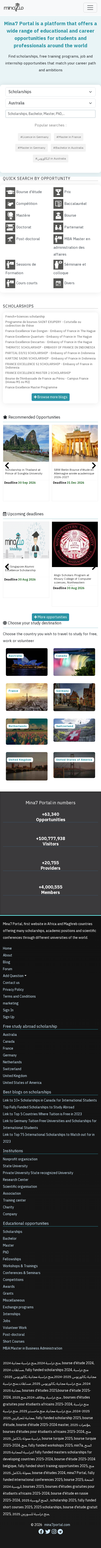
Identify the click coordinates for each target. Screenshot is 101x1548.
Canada (9, 1041)
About (7, 955)
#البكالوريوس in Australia (50, 158)
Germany (10, 1055)
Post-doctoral (14, 1334)
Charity (8, 1207)
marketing (11, 1003)
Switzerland (12, 1069)
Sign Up (8, 1017)
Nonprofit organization (20, 1159)
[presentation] (7, 466)
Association (12, 1193)
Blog (6, 962)
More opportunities (52, 617)
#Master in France (68, 137)
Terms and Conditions (19, 996)
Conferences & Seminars (21, 1273)
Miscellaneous (14, 1300)
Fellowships (12, 1259)
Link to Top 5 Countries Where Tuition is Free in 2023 (42, 1114)
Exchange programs (18, 1307)
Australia (10, 1034)
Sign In (8, 1010)
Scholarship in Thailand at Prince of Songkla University (23, 472)
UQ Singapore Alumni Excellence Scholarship (20, 568)
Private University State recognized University (38, 1173)
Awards (9, 1286)
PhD (6, 1252)
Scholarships (12, 1231)
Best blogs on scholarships (27, 1092)
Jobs (6, 1321)
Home (7, 948)
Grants (8, 1293)
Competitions (13, 1279)
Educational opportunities (26, 1223)
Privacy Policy (13, 989)
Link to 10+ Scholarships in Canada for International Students (50, 1100)
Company (10, 1214)
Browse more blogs (52, 397)
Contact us (11, 982)
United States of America (22, 1082)
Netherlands (12, 1062)
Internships (11, 1314)
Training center (14, 1200)
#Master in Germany (31, 148)
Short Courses (14, 1341)
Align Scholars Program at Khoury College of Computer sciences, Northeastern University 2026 (72, 580)
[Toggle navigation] (90, 7)
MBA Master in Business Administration (32, 1348)
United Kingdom (15, 1075)
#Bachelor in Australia (68, 148)
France (8, 1048)
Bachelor (10, 1238)
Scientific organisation (20, 1186)
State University (15, 1166)
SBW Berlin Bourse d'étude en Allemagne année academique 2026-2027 (74, 473)
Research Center (15, 1179)
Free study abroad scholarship (30, 1026)
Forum (7, 969)
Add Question (13, 975)
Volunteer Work (15, 1327)
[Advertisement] (50, 1533)
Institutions (13, 1151)
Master (8, 1245)
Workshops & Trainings (20, 1266)
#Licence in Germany (34, 137)
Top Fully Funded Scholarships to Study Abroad (38, 1107)
